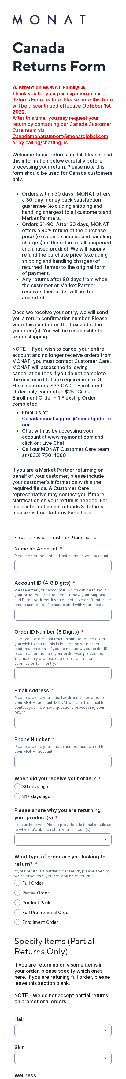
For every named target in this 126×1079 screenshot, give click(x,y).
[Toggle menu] (105, 839)
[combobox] (62, 839)
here (86, 513)
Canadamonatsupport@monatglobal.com (60, 136)
